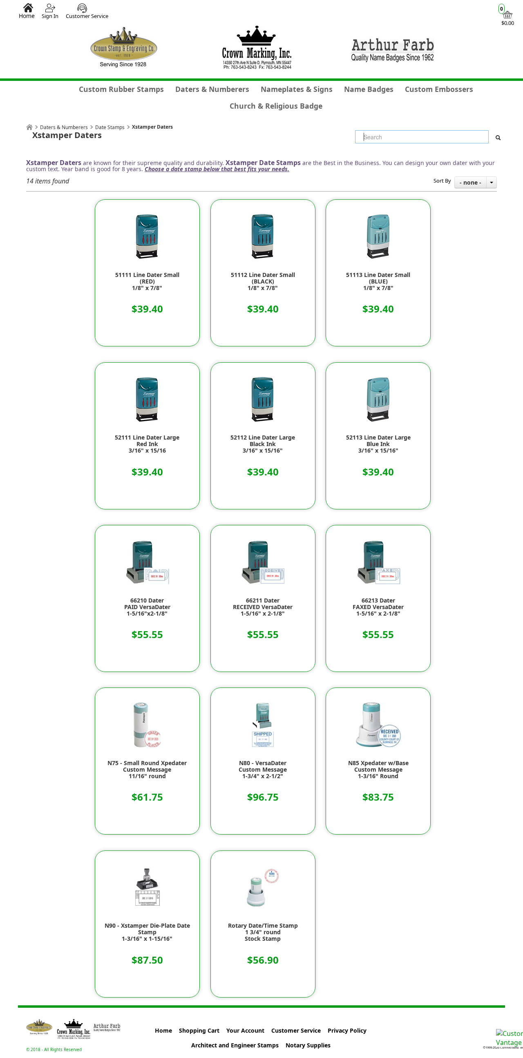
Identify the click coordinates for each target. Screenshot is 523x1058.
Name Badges (368, 89)
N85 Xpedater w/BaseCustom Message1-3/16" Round (378, 769)
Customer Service (87, 16)
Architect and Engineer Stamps (235, 1045)
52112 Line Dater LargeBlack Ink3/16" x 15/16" (262, 444)
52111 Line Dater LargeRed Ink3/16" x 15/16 (147, 444)
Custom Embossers (439, 89)
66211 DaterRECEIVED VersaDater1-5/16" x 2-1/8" (263, 607)
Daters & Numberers (212, 89)
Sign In (50, 16)
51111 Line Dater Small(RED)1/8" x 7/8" (147, 281)
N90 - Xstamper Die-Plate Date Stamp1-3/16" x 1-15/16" (147, 932)
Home (27, 15)
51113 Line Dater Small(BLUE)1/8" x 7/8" (378, 281)
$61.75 (147, 797)
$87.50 (147, 959)
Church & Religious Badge (276, 106)
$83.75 (378, 797)
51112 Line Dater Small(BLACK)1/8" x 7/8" (263, 281)
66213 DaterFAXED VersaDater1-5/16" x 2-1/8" (378, 607)
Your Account (245, 1030)
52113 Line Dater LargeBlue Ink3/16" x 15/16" (378, 444)
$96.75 (263, 797)
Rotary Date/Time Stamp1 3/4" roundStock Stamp (263, 932)
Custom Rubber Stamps (121, 89)
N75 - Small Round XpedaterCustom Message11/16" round (147, 769)
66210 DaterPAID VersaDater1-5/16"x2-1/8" (147, 607)
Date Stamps (110, 127)
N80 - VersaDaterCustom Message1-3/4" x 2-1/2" (263, 769)
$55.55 (147, 634)
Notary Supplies (308, 1045)
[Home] (29, 127)
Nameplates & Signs (297, 89)
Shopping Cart (199, 1030)
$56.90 (263, 959)
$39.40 (147, 308)
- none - (470, 182)
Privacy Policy (347, 1030)
